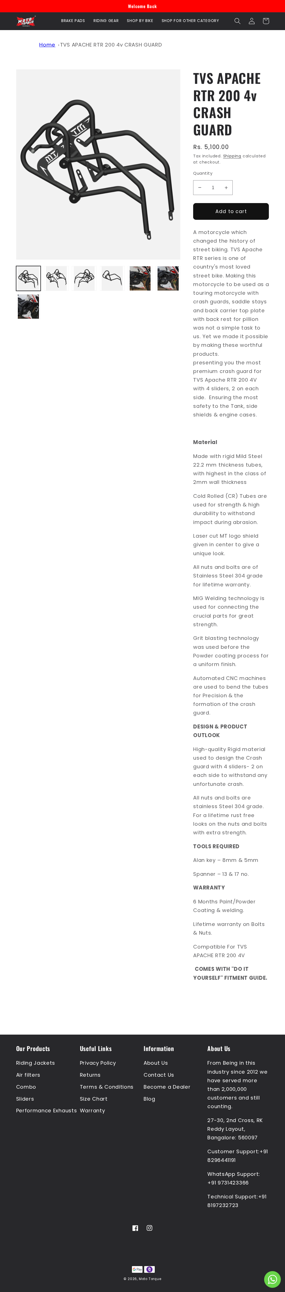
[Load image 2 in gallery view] (56, 278)
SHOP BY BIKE (140, 20)
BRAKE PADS (73, 20)
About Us (156, 1062)
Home (47, 44)
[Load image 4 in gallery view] (112, 278)
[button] (238, 21)
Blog (149, 1098)
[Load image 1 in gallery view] (28, 278)
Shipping (232, 156)
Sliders (25, 1098)
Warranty (92, 1110)
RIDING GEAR (106, 20)
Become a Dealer (167, 1086)
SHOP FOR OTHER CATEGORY (190, 20)
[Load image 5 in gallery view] (140, 278)
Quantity (202, 173)
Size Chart (94, 1098)
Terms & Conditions (107, 1086)
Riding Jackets (35, 1062)
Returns (90, 1074)
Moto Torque (150, 1279)
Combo (26, 1086)
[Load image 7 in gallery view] (28, 306)
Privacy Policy (98, 1062)
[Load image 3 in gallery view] (84, 278)
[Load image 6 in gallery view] (168, 278)
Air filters (28, 1074)
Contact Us (159, 1074)
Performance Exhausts (46, 1110)
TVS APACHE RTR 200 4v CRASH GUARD (111, 44)
